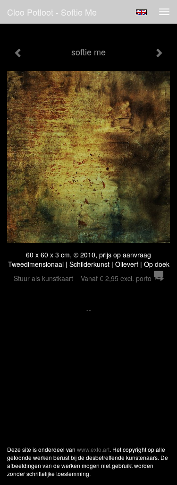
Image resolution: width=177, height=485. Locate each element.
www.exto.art (93, 449)
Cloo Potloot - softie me (52, 12)
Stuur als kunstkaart (83, 278)
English (141, 12)
